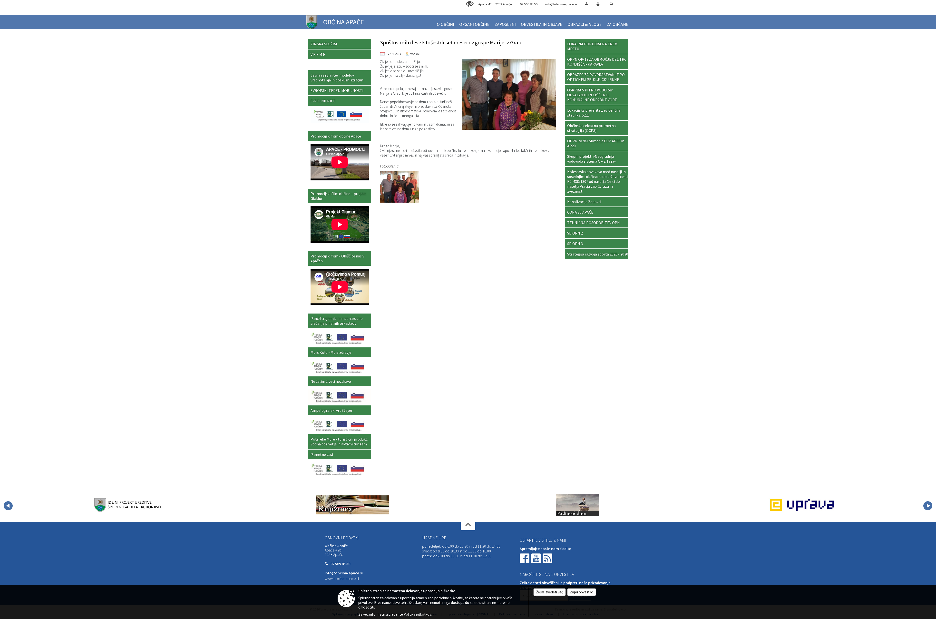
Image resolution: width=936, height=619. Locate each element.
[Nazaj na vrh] (468, 526)
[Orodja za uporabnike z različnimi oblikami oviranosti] (470, 4)
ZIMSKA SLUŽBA (324, 43)
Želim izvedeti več (549, 592)
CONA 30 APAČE (580, 212)
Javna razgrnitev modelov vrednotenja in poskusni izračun (337, 77)
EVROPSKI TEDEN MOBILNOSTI (337, 90)
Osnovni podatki (342, 537)
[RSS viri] (548, 557)
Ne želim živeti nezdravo (331, 381)
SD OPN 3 (575, 243)
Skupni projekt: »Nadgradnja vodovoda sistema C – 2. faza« (591, 159)
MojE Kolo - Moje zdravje (331, 352)
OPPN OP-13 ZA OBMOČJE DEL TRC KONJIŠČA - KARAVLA (596, 62)
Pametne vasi (322, 454)
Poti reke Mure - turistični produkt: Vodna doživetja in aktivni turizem (339, 441)
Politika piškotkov (417, 614)
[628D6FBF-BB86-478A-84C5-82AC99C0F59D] (399, 186)
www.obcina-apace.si (342, 578)
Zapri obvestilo (581, 592)
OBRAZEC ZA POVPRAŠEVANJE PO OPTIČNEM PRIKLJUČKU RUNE (596, 77)
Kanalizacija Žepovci (584, 201)
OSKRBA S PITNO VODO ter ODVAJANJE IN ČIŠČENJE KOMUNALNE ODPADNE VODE (592, 95)
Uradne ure (434, 537)
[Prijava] (598, 4)
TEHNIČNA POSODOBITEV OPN (593, 222)
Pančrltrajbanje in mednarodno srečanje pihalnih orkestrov (337, 321)
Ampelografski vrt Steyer (331, 410)
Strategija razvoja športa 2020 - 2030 (597, 254)
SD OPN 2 (575, 233)
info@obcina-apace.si (561, 4)
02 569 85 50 (528, 4)
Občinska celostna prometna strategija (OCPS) (591, 128)
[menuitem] (445, 22)
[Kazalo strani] (586, 4)
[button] (611, 4)
